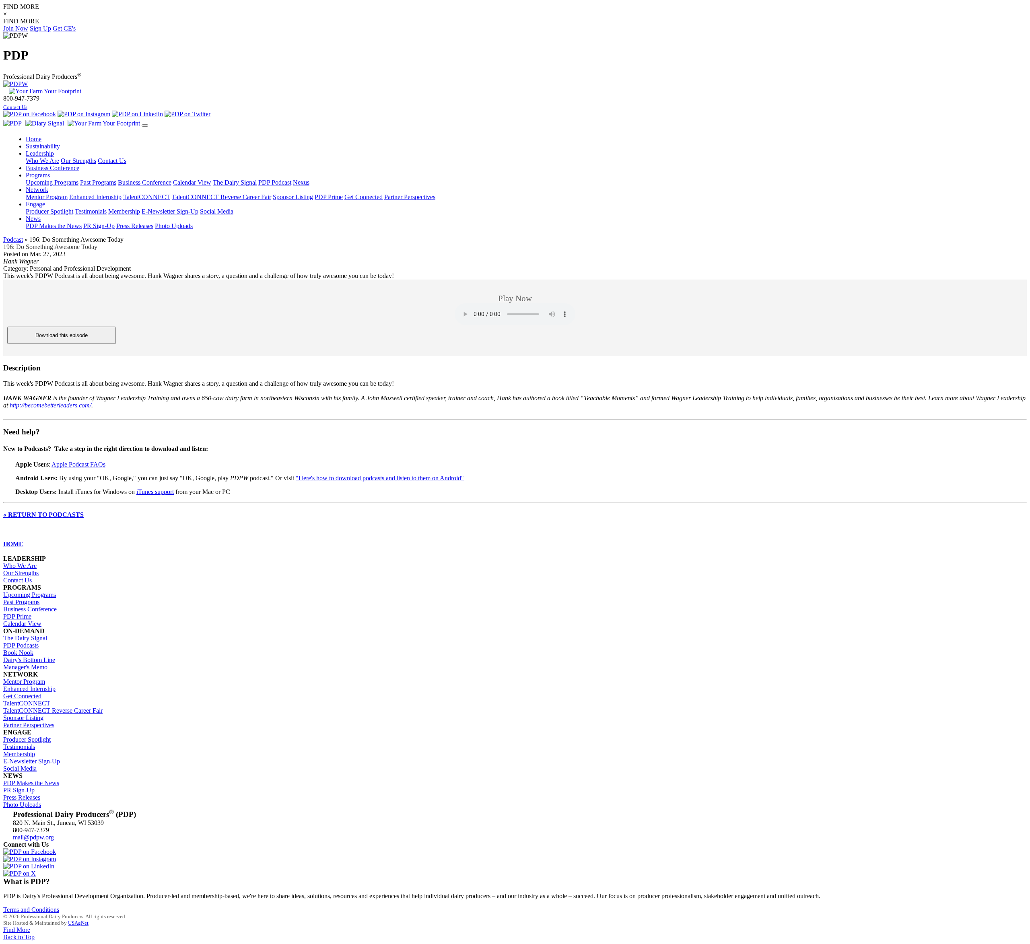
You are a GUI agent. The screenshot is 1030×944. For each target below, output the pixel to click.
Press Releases (134, 225)
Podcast (13, 239)
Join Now (15, 28)
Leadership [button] (40, 153)
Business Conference (144, 182)
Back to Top (19, 937)
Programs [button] (38, 175)
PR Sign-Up (99, 225)
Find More (16, 929)
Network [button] (37, 189)
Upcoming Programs (52, 182)
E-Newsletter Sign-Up (170, 211)
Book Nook (18, 652)
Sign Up (40, 28)
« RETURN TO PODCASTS (43, 514)
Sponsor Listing (293, 196)
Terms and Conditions (31, 909)
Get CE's (64, 28)
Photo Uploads (174, 225)
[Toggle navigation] (145, 125)
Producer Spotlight (49, 211)
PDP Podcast (274, 182)
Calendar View (192, 182)
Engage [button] (35, 204)
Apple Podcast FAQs (78, 464)
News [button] (33, 218)
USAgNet (78, 923)
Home (33, 139)
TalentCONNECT (146, 196)
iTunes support (155, 491)
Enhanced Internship (95, 196)
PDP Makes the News (54, 225)
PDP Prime (329, 196)
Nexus (301, 182)
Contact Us (15, 107)
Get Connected (363, 196)
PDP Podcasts (21, 645)
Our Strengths (78, 160)
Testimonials (91, 211)
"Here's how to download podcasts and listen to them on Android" (380, 478)
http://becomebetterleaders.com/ (50, 405)
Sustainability (43, 146)
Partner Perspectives (409, 196)
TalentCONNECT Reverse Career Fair (221, 196)
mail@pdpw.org (33, 837)
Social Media (216, 211)
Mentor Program (47, 196)
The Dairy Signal (235, 182)
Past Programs (98, 182)
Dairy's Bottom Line (29, 659)
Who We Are (42, 160)
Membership (124, 211)
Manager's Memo (25, 667)
